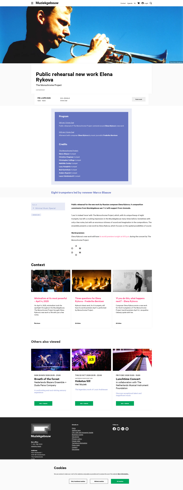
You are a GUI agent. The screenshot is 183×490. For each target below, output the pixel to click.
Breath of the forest (46, 378)
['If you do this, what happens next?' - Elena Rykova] (132, 281)
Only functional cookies (78, 481)
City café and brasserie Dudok (82, 432)
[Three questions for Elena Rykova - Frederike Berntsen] (91, 281)
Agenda (129, 3)
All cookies (120, 481)
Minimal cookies (99, 481)
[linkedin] (122, 428)
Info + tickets (43, 403)
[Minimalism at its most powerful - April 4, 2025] (50, 281)
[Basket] (138, 3)
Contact (123, 3)
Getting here (76, 430)
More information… (123, 474)
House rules (76, 441)
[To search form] (151, 3)
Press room (76, 445)
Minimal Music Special (45, 208)
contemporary (40, 90)
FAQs (74, 428)
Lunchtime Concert (128, 378)
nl (135, 3)
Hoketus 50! (82, 381)
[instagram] (127, 428)
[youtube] (118, 428)
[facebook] (114, 428)
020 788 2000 (37, 444)
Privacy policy (77, 439)
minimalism (36, 215)
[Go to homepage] (47, 3)
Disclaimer (75, 449)
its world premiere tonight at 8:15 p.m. (114, 236)
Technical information (79, 443)
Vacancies (75, 437)
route (33, 459)
